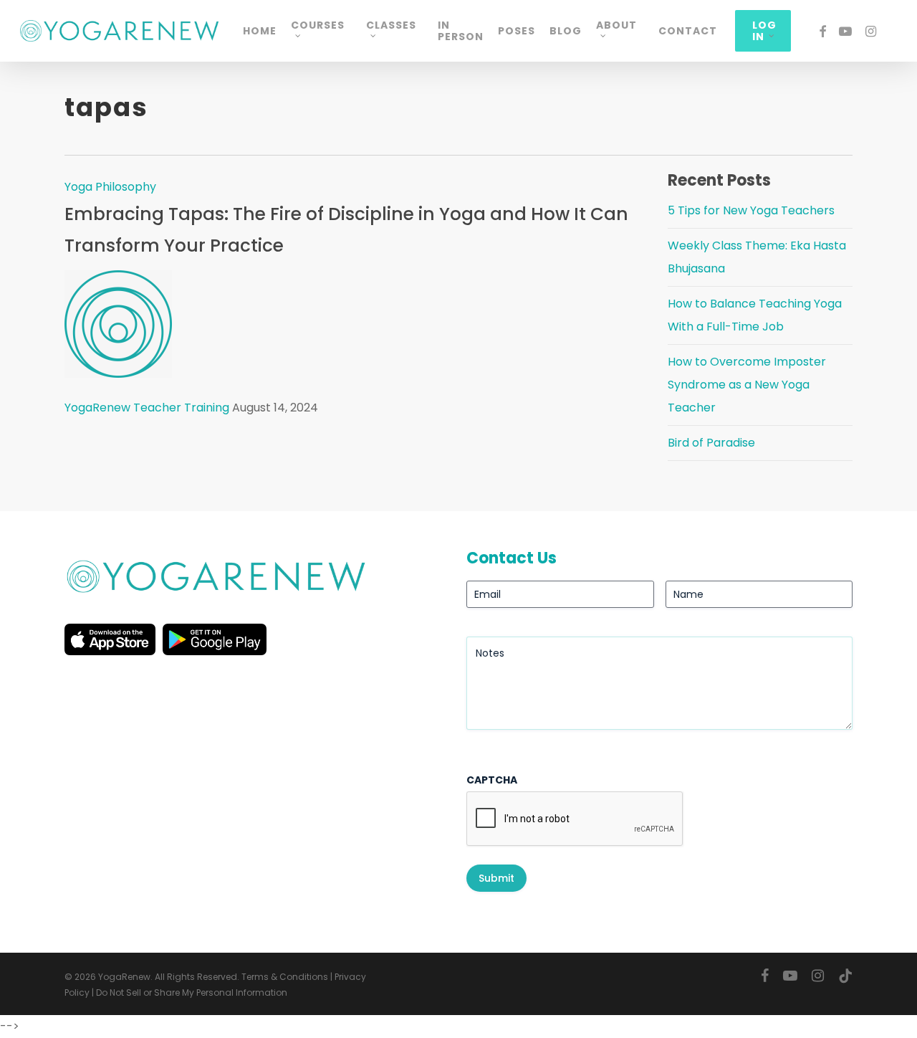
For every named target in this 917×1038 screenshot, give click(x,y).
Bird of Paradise (711, 442)
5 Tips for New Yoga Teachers (751, 210)
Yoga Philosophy (110, 186)
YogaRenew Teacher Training (146, 407)
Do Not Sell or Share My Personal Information (191, 992)
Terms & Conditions (284, 977)
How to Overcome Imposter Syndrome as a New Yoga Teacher (747, 384)
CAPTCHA (491, 780)
